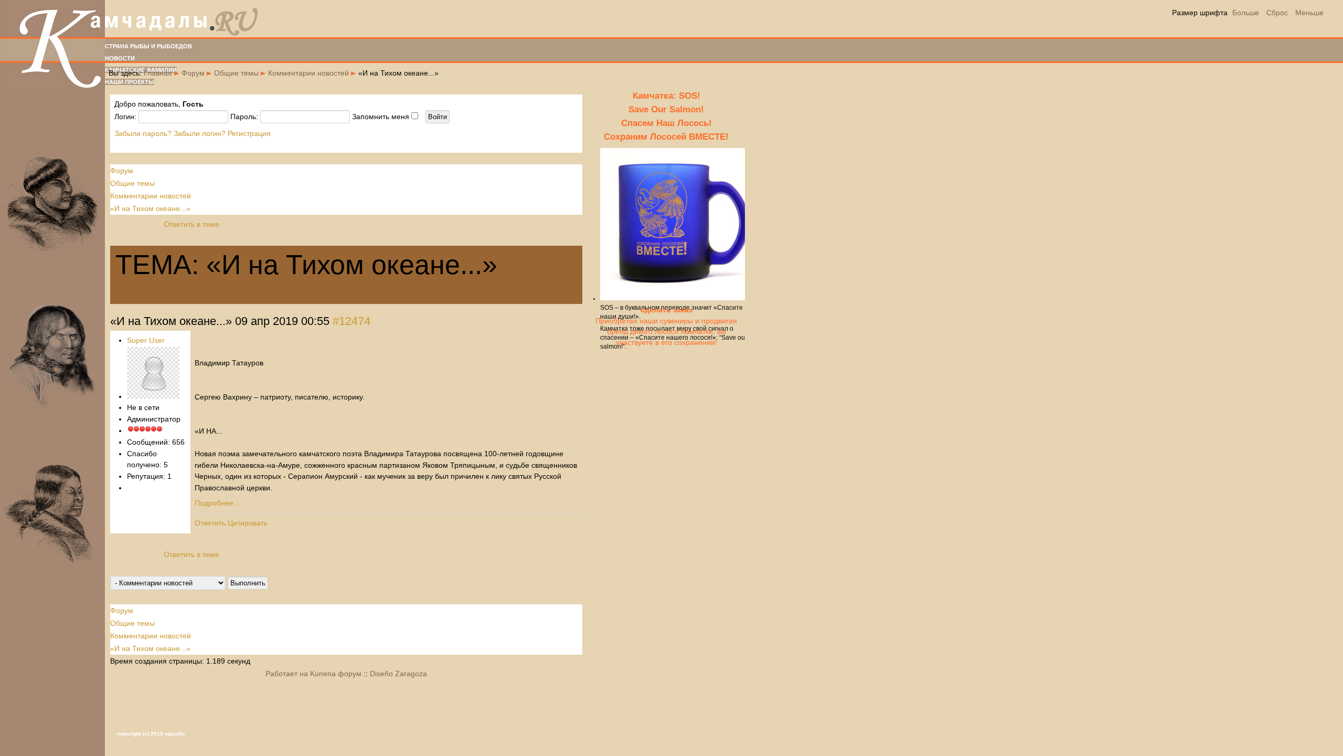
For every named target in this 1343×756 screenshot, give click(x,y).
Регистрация (249, 133)
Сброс (1277, 12)
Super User (146, 340)
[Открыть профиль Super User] (153, 396)
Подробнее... (217, 503)
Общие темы (236, 73)
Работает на (286, 673)
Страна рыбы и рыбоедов (148, 46)
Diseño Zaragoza (398, 673)
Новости (120, 58)
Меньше (1309, 12)
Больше (1245, 12)
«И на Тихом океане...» (150, 208)
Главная (158, 73)
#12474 (351, 321)
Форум (193, 73)
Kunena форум (335, 673)
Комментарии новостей (308, 73)
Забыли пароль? (143, 133)
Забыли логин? (200, 133)
